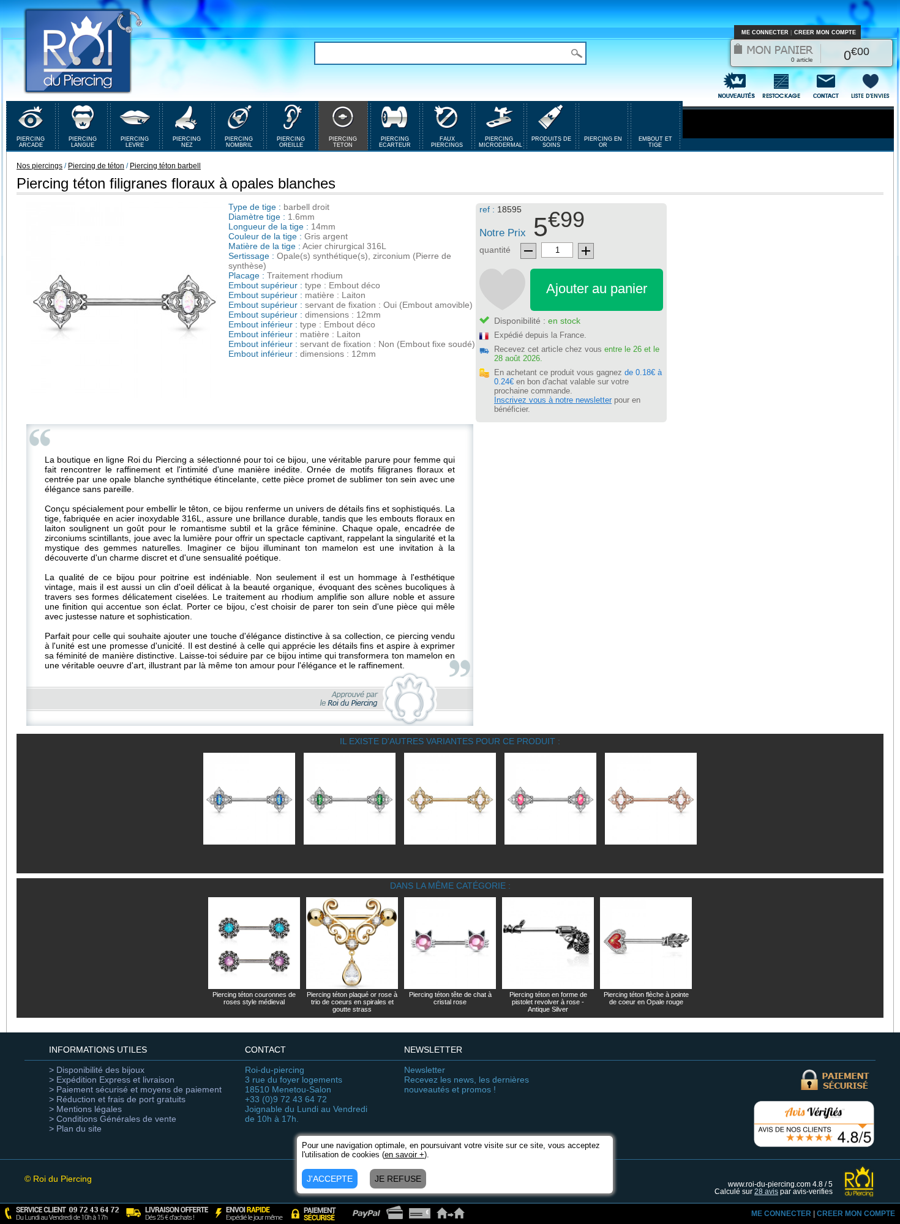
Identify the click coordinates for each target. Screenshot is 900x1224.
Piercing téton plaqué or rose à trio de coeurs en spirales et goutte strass (352, 1002)
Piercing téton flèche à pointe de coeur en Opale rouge (646, 998)
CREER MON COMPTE (825, 32)
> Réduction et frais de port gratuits (117, 1099)
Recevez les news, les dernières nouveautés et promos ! (466, 1079)
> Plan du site (75, 1128)
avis (766, 1191)
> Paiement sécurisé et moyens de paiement (135, 1089)
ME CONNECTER (765, 32)
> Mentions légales (85, 1109)
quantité (495, 250)
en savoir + (404, 1154)
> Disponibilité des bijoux (96, 1070)
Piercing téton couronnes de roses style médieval (254, 998)
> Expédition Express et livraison (111, 1079)
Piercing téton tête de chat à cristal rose (450, 998)
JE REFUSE (398, 1179)
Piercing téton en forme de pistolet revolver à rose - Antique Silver (548, 1002)
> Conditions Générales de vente (112, 1119)
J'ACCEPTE (330, 1179)
